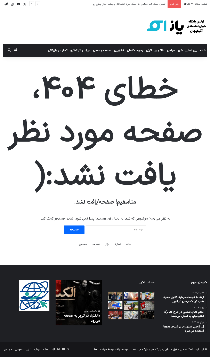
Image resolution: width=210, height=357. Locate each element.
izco (96, 350)
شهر (180, 50)
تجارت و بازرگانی (57, 50)
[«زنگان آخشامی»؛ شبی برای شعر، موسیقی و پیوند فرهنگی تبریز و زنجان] (115, 315)
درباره (118, 244)
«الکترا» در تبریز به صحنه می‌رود (82, 318)
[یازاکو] (176, 26)
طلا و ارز (159, 50)
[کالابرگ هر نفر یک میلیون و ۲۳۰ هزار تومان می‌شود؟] (147, 296)
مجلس (83, 244)
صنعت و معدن (102, 50)
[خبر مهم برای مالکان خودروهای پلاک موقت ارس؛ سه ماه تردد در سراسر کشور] (115, 305)
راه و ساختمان (135, 50)
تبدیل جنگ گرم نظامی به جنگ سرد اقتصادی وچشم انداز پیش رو (129, 4)
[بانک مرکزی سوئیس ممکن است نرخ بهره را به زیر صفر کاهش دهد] (147, 305)
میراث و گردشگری (80, 50)
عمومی (96, 244)
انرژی (149, 50)
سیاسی (171, 50)
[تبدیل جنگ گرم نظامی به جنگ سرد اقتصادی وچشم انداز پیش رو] (131, 296)
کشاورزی (119, 50)
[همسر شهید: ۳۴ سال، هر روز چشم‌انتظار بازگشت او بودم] (115, 296)
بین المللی (191, 50)
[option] (79, 302)
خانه (202, 50)
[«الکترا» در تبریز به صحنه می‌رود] (147, 315)
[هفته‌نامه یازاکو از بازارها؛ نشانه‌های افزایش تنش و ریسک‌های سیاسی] (131, 315)
